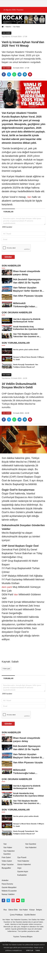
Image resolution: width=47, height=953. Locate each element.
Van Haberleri (30, 847)
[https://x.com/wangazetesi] (8, 900)
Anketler (5, 880)
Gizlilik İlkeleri (30, 915)
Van (29, 197)
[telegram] (19, 74)
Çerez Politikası (16, 915)
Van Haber (16, 27)
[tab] (8, 212)
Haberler (8, 27)
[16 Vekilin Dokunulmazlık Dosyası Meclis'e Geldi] (23, 439)
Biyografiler (6, 868)
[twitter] (9, 74)
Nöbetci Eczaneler (9, 891)
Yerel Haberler (23, 861)
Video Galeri (7, 861)
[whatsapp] (14, 74)
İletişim (39, 910)
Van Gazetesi (30, 844)
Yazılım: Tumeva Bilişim (22, 937)
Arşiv (19, 868)
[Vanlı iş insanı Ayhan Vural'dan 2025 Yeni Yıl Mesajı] (23, 94)
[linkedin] (25, 74)
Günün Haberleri (24, 864)
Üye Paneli (21, 857)
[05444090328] (23, 900)
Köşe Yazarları (8, 864)
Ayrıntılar (29, 950)
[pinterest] (30, 74)
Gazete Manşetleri (9, 887)
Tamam (37, 950)
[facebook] (4, 74)
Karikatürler (22, 875)
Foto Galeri (6, 857)
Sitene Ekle (13, 910)
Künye (32, 910)
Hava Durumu (7, 884)
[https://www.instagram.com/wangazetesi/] (13, 900)
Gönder (8, 257)
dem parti (7, 587)
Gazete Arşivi (22, 871)
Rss (5, 910)
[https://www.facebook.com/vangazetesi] (3, 900)
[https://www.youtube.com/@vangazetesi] (18, 900)
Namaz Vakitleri (8, 894)
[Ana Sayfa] (3, 27)
